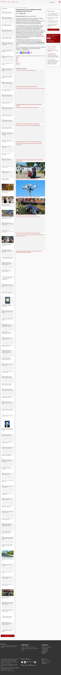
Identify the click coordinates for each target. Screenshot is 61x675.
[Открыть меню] (59, 2)
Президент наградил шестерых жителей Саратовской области (52, 21)
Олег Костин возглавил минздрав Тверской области (52, 18)
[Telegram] (23, 13)
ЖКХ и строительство (28, 648)
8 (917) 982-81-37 (53, 38)
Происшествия (25, 7)
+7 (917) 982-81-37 (45, 648)
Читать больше (53, 29)
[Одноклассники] (21, 13)
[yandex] (25, 665)
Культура (34, 648)
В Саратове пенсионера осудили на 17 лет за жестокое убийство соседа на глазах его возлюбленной (53, 14)
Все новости (4, 8)
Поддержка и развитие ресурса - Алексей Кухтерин (46, 663)
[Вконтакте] (25, 662)
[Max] (48, 38)
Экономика (23, 648)
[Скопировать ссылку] (25, 13)
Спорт (37, 648)
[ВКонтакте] (20, 13)
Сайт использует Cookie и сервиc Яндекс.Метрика (7, 670)
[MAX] (24, 13)
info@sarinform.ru (50, 41)
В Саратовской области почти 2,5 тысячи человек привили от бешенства (52, 25)
